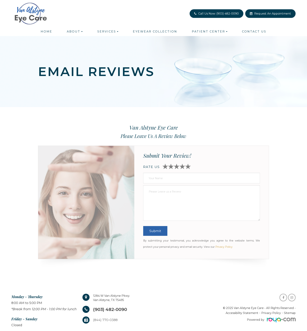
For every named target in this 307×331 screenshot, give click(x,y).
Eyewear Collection (155, 31)
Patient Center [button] (208, 31)
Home (46, 31)
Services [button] (106, 31)
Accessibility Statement (242, 313)
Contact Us (254, 31)
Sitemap (290, 313)
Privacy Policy (224, 246)
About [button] (73, 31)
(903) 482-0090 (110, 309)
